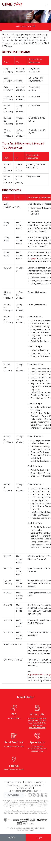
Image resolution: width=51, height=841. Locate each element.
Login (39, 837)
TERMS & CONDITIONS (32, 785)
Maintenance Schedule (26, 26)
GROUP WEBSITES (12, 795)
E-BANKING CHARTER (13, 782)
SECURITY (28, 782)
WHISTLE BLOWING (23, 788)
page (33, 258)
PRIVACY (39, 782)
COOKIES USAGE (13, 785)
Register (12, 837)
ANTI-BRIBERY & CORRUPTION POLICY (23, 791)
